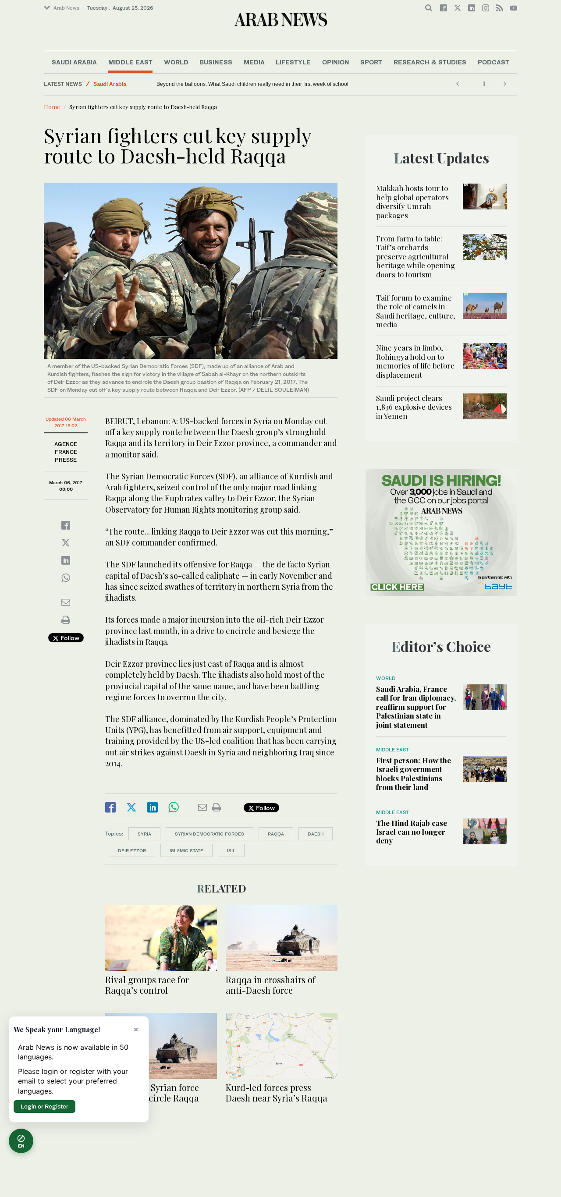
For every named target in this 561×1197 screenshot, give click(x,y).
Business (215, 62)
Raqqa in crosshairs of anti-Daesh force (271, 985)
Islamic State (186, 850)
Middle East (130, 62)
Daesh (315, 833)
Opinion (335, 62)
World (176, 62)
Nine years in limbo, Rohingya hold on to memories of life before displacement (415, 361)
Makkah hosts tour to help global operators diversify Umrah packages (412, 201)
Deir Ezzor (132, 850)
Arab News (66, 8)
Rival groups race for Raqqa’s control (147, 985)
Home (52, 106)
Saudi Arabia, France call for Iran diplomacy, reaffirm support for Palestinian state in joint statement (416, 707)
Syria (144, 833)
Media (254, 62)
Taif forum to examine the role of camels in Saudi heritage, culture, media (415, 311)
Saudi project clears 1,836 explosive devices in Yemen (414, 407)
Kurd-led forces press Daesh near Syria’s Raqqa (276, 1092)
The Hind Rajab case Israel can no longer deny (411, 832)
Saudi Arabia (74, 62)
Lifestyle (293, 62)
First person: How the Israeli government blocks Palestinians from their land (413, 773)
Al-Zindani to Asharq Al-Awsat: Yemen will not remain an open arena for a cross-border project (260, 84)
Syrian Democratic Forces (209, 833)
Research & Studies (430, 62)
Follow (69, 637)
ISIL (231, 850)
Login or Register (44, 1106)
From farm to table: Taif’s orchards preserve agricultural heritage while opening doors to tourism (415, 256)
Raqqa (276, 833)
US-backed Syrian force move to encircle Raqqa (152, 1092)
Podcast (493, 62)
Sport (371, 62)
